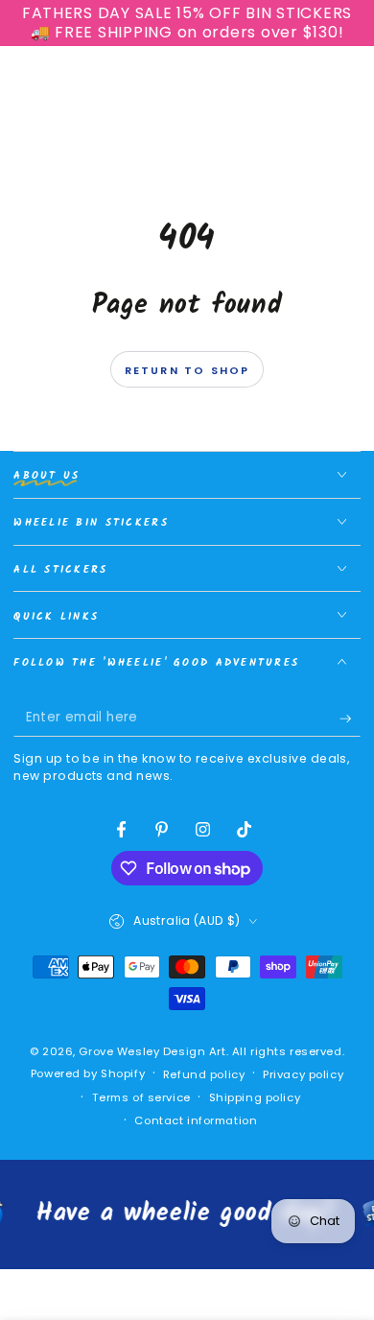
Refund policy (204, 1074)
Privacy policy (303, 1074)
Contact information (195, 1120)
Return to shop (187, 370)
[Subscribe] (350, 718)
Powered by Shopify (88, 1073)
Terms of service (141, 1097)
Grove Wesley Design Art (152, 1051)
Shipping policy (255, 1097)
